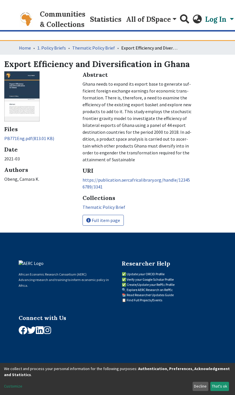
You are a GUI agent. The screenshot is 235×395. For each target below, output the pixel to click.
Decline (200, 386)
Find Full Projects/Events (144, 300)
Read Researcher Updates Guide (150, 295)
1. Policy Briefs (51, 48)
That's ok (219, 386)
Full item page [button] (105, 220)
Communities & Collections (62, 19)
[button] (197, 19)
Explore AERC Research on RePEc (150, 290)
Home (25, 48)
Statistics (106, 19)
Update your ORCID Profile (145, 274)
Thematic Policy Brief (93, 48)
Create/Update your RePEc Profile (151, 284)
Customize (13, 386)
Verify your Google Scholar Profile (150, 279)
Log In (216, 19)
